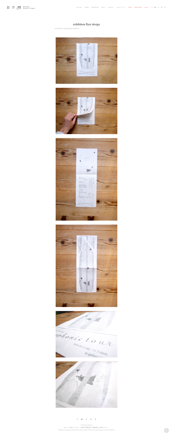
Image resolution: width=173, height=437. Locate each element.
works (86, 7)
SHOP (130, 7)
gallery (79, 7)
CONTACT (111, 7)
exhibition (95, 7)
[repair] (146, 7)
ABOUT (103, 7)
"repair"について (120, 7)
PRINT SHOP (138, 7)
